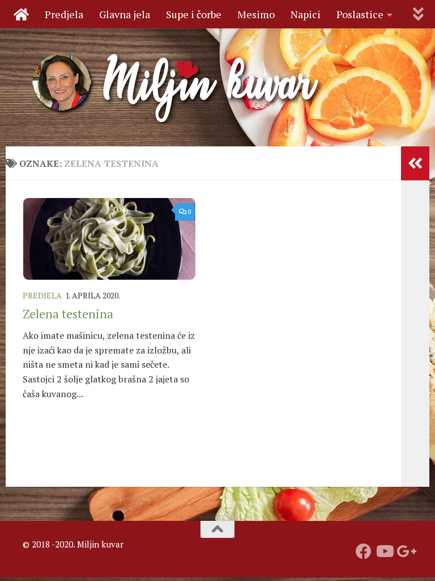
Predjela (64, 14)
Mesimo (256, 14)
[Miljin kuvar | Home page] (176, 87)
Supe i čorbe (193, 14)
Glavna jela (124, 14)
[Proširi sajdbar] (415, 163)
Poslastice (359, 14)
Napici (306, 14)
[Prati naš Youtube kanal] (384, 551)
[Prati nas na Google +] (404, 551)
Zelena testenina (68, 313)
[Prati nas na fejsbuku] (364, 551)
